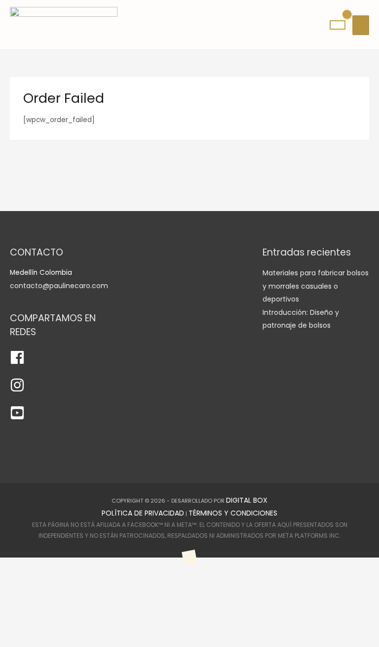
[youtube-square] (17, 418)
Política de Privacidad (143, 513)
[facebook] (17, 362)
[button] (40, 602)
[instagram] (17, 390)
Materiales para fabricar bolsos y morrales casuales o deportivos (316, 286)
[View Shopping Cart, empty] (337, 25)
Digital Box (246, 500)
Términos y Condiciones (233, 513)
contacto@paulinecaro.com (59, 286)
